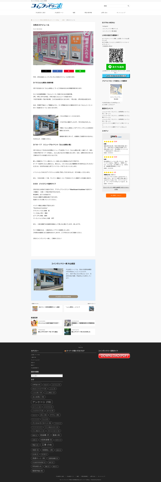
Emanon (99, 479)
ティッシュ (35, 419)
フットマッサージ (37, 427)
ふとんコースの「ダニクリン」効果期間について (115, 111)
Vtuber (46, 384)
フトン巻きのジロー (51, 427)
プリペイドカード (54, 431)
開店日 (55, 466)
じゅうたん (56, 384)
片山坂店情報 (34, 367)
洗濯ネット (38, 458)
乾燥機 (44, 435)
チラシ (54, 415)
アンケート (41, 402)
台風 (34, 440)
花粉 (47, 466)
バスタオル (58, 423)
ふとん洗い (37, 392)
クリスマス (48, 407)
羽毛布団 (37, 466)
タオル (34, 415)
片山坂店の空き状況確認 (63, 296)
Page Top (80, 347)
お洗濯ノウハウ (35, 354)
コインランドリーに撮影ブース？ (111, 123)
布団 (35, 450)
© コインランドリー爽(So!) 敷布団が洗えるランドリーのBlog (75, 479)
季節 (35, 445)
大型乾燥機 (46, 440)
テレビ (45, 419)
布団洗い (47, 450)
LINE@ (36, 384)
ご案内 (33, 357)
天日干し (58, 440)
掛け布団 (44, 454)
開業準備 (37, 471)
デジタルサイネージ (41, 423)
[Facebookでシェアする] (57, 71)
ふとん (52, 388)
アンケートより (35, 360)
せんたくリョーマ (39, 388)
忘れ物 (35, 454)
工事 (47, 444)
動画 (32, 365)
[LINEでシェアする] (80, 71)
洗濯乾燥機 (53, 458)
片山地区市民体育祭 (38, 462)
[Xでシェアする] (46, 71)
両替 (34, 435)
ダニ (43, 415)
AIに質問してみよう (116, 195)
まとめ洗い (38, 397)
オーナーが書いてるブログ (75, 351)
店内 (58, 450)
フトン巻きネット (38, 431)
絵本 (51, 462)
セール (50, 410)
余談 (32, 362)
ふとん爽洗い (50, 392)
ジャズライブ (37, 410)
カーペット (36, 407)
